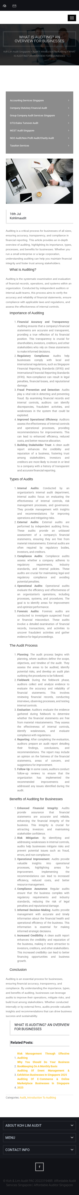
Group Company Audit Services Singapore (32, 115)
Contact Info (17, 1150)
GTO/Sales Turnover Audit (24, 123)
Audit (23, 1097)
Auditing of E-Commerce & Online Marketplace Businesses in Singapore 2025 (43, 1083)
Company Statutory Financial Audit (28, 108)
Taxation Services (19, 145)
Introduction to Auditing (41, 1097)
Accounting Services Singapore (27, 100)
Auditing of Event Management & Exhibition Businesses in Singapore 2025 (43, 1072)
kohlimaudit (18, 218)
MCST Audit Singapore (22, 130)
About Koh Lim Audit (23, 1125)
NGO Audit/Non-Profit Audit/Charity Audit (32, 138)
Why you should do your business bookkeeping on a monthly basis (43, 1064)
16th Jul (15, 214)
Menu (10, 1138)
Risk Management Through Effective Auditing (43, 1055)
